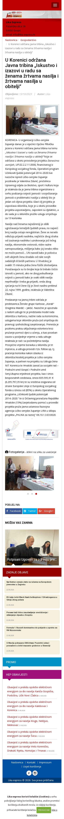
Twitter (31, 511)
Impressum (45, 762)
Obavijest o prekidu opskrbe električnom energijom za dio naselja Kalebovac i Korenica (29, 706)
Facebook (15, 511)
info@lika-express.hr (24, 34)
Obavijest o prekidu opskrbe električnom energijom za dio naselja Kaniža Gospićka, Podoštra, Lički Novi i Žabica (30, 691)
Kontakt (31, 762)
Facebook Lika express (29, 773)
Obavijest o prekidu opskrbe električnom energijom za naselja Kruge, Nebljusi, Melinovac (29, 721)
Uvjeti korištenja (32, 766)
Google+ (48, 511)
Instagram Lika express (35, 773)
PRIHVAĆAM (43, 810)
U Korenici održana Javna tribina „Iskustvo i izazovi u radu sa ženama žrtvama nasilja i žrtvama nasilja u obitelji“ (32, 73)
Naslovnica (11, 40)
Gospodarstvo (28, 40)
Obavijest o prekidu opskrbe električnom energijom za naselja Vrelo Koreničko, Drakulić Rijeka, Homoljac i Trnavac (30, 746)
